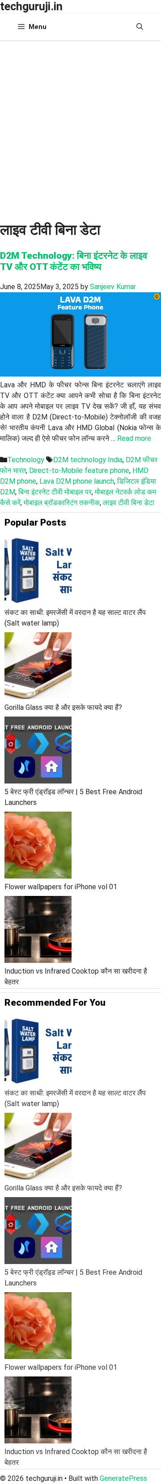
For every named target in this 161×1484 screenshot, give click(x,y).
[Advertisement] (80, 125)
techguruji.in (31, 6)
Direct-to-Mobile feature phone (79, 470)
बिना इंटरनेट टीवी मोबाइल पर (55, 492)
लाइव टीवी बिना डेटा (128, 502)
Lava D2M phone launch (76, 481)
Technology (25, 460)
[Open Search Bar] (139, 26)
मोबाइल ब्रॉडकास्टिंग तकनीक (62, 502)
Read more (134, 438)
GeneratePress (123, 1478)
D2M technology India (88, 460)
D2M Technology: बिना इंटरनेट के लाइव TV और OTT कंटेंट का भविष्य (73, 261)
